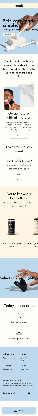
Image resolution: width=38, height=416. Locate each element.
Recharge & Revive (19, 339)
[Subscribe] (34, 414)
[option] (19, 27)
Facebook (23, 372)
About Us (23, 358)
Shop (19, 136)
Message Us (7, 369)
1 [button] (17, 179)
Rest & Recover (19, 322)
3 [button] (20, 179)
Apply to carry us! (9, 358)
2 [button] (19, 179)
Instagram (24, 369)
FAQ (22, 360)
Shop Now (8, 35)
